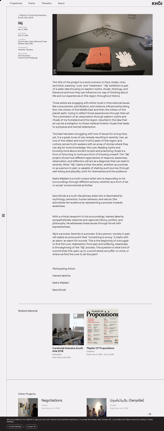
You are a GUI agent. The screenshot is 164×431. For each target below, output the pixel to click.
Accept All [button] (31, 426)
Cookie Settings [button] (15, 426)
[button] (149, 44)
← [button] (20, 415)
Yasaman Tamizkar (25, 50)
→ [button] (149, 415)
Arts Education (24, 56)
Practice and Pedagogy (28, 58)
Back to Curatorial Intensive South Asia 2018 (32, 16)
